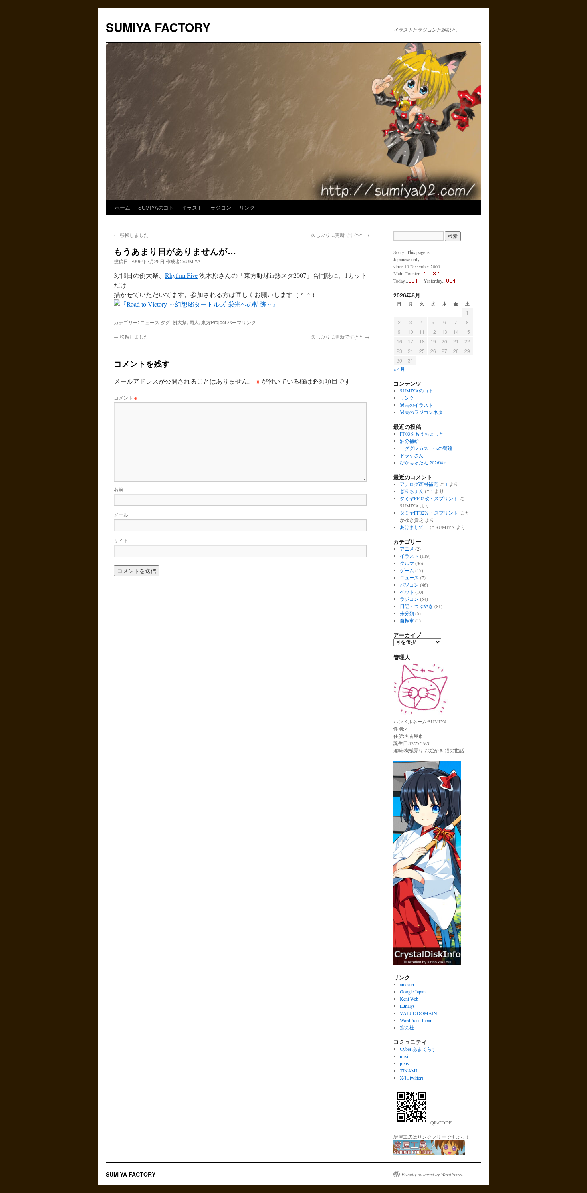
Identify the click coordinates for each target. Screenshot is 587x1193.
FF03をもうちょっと (422, 433)
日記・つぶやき (416, 606)
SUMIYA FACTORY (158, 27)
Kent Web (409, 998)
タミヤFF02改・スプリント (429, 498)
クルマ (407, 563)
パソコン (409, 584)
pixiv (404, 1063)
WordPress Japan (416, 1020)
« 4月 (399, 368)
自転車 (407, 620)
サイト (121, 540)
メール (121, 514)
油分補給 (409, 441)
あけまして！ (414, 527)
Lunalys (407, 1006)
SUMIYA (191, 261)
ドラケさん (412, 455)
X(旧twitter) (411, 1077)
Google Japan (413, 991)
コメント (125, 397)
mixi (404, 1056)
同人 (194, 322)
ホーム (122, 207)
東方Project (213, 322)
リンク (247, 207)
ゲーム (407, 570)
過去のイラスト (416, 405)
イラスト (192, 207)
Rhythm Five (181, 275)
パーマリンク (241, 322)
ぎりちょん (412, 491)
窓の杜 (407, 1027)
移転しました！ (133, 234)
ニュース (149, 322)
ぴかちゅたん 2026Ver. (423, 462)
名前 (118, 489)
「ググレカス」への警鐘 (426, 448)
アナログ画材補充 (419, 484)
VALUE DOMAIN (418, 1013)
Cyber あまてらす (418, 1049)
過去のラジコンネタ (421, 412)
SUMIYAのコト (156, 207)
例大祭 (180, 322)
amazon (407, 984)
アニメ (407, 548)
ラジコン (220, 207)
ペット (407, 592)
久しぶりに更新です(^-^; (340, 234)
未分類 (407, 613)
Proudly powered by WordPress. (432, 1174)
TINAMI (408, 1070)
